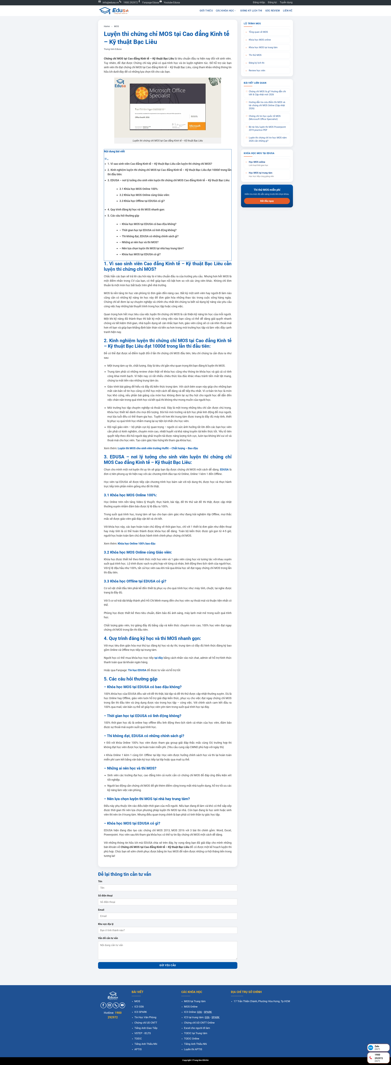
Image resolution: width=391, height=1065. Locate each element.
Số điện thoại (105, 895)
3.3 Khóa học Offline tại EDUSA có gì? (142, 201)
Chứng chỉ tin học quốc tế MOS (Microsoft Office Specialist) (265, 118)
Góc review (272, 10)
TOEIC (138, 1038)
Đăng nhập (259, 2)
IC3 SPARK (140, 1011)
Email (101, 909)
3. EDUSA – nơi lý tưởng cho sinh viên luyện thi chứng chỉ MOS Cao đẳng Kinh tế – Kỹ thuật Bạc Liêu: (169, 180)
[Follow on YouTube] (122, 1005)
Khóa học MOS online (260, 40)
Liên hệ (287, 10)
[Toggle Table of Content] (106, 159)
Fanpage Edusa (150, 2)
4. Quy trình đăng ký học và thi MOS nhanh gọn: (136, 209)
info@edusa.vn (111, 2)
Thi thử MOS (255, 55)
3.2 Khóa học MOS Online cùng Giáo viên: (144, 195)
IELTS (147, 1033)
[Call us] (116, 1005)
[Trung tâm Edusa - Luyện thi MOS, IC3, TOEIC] (114, 11)
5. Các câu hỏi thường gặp (123, 215)
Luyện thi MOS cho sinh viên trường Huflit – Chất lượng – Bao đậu (157, 448)
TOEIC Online (191, 1038)
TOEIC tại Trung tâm (195, 1033)
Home (107, 26)
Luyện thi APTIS (193, 1049)
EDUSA (224, 469)
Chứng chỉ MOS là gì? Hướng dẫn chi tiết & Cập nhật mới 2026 (267, 93)
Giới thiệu (206, 10)
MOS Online (190, 1006)
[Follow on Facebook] (103, 1005)
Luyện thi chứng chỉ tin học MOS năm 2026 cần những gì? (268, 139)
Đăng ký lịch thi (251, 10)
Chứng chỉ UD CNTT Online (199, 1022)
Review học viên (257, 70)
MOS (116, 26)
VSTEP (138, 1033)
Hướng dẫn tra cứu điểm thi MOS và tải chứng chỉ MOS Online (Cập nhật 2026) (267, 105)
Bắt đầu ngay (267, 201)
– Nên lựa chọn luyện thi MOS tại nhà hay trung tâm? (151, 248)
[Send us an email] (110, 1005)
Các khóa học (225, 10)
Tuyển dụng (286, 2)
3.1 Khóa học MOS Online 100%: (138, 188)
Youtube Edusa (172, 2)
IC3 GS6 (139, 1006)
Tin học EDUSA (136, 670)
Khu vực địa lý (105, 924)
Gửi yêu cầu (167, 965)
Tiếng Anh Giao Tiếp (145, 1028)
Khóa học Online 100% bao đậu (136, 543)
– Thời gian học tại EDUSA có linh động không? (148, 230)
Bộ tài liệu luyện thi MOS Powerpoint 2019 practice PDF (267, 128)
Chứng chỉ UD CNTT (145, 1022)
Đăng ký (272, 2)
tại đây (158, 657)
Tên (100, 881)
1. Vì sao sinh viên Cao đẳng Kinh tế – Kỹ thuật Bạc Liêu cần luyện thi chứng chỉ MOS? (160, 163)
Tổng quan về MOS (258, 32)
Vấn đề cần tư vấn (108, 938)
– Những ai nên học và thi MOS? (139, 242)
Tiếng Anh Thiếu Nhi (145, 1043)
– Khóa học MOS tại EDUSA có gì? (140, 254)
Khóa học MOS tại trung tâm (263, 47)
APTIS (138, 1049)
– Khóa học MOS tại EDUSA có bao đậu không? (147, 224)
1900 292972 (130, 2)
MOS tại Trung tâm (195, 1001)
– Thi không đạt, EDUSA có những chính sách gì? (149, 236)
